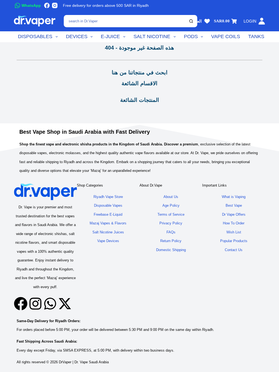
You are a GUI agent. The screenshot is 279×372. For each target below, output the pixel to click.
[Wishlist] (207, 21)
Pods (191, 36)
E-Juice (110, 36)
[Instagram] (54, 5)
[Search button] (191, 21)
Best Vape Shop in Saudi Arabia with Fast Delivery (84, 132)
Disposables (35, 36)
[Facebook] (47, 5)
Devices (76, 36)
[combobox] (125, 21)
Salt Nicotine (152, 36)
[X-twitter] (65, 303)
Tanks (256, 36)
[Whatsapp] (50, 303)
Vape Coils (225, 36)
